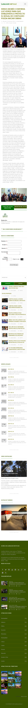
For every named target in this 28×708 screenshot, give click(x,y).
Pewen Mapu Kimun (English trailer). (10, 473)
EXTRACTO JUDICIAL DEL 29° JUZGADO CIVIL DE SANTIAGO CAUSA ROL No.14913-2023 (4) (17, 427)
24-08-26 (11, 369)
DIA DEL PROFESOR (6, 293)
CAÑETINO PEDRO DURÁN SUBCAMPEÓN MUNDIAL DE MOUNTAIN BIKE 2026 (15, 308)
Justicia (14, 661)
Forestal (14, 649)
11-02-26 (11, 408)
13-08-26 (11, 377)
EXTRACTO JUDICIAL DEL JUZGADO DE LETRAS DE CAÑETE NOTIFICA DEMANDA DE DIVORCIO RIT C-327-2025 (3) (17, 404)
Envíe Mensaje (14, 265)
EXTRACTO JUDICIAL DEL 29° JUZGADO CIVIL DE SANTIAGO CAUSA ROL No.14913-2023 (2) (17, 442)
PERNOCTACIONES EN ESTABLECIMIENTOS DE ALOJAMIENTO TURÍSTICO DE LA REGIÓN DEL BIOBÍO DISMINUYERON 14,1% (14, 517)
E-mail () (4, 244)
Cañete (14, 645)
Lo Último (20, 283)
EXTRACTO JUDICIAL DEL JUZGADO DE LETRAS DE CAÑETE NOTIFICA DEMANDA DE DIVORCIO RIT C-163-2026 (17, 372)
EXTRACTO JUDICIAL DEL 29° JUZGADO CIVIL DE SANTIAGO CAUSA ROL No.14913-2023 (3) (17, 435)
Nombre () (4, 241)
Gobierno (14, 622)
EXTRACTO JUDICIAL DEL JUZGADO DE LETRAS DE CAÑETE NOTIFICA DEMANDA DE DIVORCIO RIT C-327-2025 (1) (17, 419)
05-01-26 (11, 423)
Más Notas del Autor (20, 206)
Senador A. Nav (14, 657)
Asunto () (4, 248)
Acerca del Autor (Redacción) (8, 207)
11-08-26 (11, 392)
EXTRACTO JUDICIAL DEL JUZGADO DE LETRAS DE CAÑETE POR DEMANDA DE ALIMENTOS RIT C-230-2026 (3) (16, 380)
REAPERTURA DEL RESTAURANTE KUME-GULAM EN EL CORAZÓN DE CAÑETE (17, 600)
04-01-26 (11, 431)
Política (14, 626)
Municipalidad (14, 618)
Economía (14, 630)
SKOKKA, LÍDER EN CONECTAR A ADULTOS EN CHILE (16, 287)
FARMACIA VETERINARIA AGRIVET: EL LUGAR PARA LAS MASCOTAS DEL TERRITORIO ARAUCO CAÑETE (18, 608)
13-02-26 (11, 400)
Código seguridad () (5, 259)
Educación (14, 653)
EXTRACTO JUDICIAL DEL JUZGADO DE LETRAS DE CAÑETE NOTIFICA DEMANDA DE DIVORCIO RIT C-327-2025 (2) (17, 411)
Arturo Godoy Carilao (13, 597)
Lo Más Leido (7, 283)
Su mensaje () (4, 252)
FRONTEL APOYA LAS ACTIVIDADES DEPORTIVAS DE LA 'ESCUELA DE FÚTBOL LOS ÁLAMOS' (17, 342)
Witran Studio (24, 696)
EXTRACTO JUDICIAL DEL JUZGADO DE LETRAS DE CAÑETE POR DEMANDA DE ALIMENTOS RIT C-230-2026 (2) (16, 388)
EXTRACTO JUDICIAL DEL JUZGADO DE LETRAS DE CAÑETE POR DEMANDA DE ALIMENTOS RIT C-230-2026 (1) (16, 396)
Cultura (14, 641)
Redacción (21, 21)
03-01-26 (11, 439)
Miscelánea (14, 634)
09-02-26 (11, 416)
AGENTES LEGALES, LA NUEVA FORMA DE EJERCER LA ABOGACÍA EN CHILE (17, 301)
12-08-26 (11, 384)
